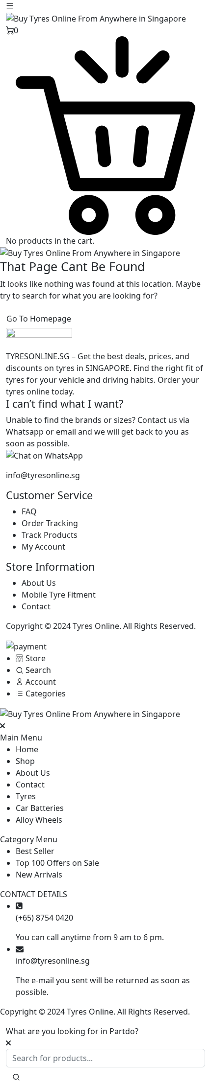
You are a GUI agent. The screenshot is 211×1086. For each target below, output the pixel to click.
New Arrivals (47, 874)
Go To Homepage (38, 318)
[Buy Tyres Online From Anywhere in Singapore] (96, 17)
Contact (36, 606)
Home (27, 749)
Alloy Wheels (39, 819)
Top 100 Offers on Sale (57, 862)
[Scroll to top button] (195, 1042)
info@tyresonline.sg (43, 475)
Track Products (50, 535)
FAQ (29, 511)
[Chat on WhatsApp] (44, 455)
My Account (43, 546)
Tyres (26, 796)
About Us (39, 583)
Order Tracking (50, 523)
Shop (25, 761)
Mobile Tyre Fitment (59, 594)
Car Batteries (40, 808)
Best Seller (35, 851)
